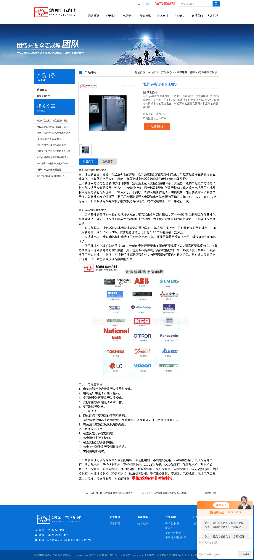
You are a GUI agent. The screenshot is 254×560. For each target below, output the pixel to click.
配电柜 (169, 528)
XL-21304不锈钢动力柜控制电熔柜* (111, 493)
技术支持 (162, 15)
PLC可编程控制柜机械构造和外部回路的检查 (54, 163)
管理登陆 (192, 554)
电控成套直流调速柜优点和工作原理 (54, 126)
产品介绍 (88, 161)
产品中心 (128, 15)
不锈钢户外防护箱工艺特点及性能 (53, 151)
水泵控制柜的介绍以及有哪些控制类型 (54, 157)
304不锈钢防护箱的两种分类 (51, 175)
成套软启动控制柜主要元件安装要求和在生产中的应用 (54, 120)
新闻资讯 (145, 15)
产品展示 (170, 516)
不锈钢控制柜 (173, 532)
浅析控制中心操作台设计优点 (51, 145)
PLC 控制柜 (172, 523)
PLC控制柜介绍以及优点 (49, 139)
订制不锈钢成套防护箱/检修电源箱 (167, 493)
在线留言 (180, 15)
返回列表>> (211, 493)
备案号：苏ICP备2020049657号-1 (166, 554)
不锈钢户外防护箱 (175, 537)
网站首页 (93, 15)
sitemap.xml (139, 554)
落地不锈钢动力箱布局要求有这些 (53, 133)
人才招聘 (212, 15)
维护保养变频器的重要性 (49, 169)
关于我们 (110, 15)
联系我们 (197, 15)
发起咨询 (244, 554)
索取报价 (156, 126)
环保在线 (125, 554)
